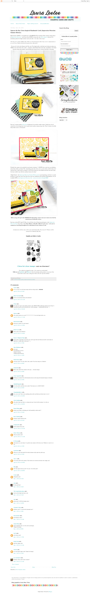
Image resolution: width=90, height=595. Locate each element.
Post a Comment (15, 564)
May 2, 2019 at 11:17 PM (19, 537)
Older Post (54, 567)
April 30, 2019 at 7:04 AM (19, 412)
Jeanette (15, 549)
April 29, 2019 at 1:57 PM (19, 343)
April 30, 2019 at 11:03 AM (19, 428)
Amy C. (15, 458)
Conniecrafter (17, 424)
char (15, 499)
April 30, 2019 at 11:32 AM (19, 436)
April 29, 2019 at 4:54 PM (19, 371)
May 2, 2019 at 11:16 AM (19, 519)
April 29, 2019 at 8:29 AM (19, 291)
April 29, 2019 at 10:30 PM (19, 396)
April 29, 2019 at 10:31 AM (19, 299)
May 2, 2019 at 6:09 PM (18, 529)
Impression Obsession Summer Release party (29, 175)
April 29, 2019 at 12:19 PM (19, 325)
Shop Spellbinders (44, 23)
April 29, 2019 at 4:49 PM (19, 363)
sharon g (15, 313)
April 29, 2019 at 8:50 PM (19, 387)
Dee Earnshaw (17, 515)
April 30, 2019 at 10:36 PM (19, 462)
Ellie (15, 467)
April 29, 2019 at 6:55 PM (19, 379)
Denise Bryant (17, 359)
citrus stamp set (44, 37)
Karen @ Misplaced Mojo (19, 338)
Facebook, (21, 272)
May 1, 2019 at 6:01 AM (18, 478)
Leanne (15, 475)
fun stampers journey (20, 279)
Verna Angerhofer (17, 376)
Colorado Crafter (17, 507)
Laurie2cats (16, 450)
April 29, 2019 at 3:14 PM (19, 355)
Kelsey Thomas (17, 433)
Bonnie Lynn (16, 329)
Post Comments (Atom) (20, 569)
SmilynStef (16, 368)
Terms (69, 54)
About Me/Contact (20, 23)
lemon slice (24, 124)
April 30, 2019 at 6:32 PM (19, 446)
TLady (15, 304)
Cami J (15, 287)
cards (15, 279)
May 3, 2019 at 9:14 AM (18, 553)
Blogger (50, 591)
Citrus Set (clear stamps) (26, 266)
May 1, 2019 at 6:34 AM (18, 486)
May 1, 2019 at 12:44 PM (19, 503)
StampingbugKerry (18, 392)
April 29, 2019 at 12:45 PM (19, 333)
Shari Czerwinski (17, 295)
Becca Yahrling (17, 416)
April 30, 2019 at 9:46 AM (19, 420)
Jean (15, 483)
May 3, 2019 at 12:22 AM (19, 545)
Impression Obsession (16, 37)
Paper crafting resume (32, 23)
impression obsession (28, 279)
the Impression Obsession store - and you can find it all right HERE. (33, 178)
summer (33, 279)
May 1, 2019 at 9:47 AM (18, 495)
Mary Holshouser (17, 347)
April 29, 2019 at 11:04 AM (19, 309)
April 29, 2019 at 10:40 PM (19, 404)
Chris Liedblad (17, 400)
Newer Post (13, 567)
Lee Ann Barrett (17, 557)
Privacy (72, 54)
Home (12, 23)
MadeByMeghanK (17, 384)
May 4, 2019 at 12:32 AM (19, 561)
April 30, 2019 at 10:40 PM (19, 470)
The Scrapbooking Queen (19, 491)
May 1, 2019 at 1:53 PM (18, 511)
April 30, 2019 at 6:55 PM (19, 454)
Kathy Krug (16, 541)
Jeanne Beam (16, 523)
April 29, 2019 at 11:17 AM (19, 317)
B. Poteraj (16, 441)
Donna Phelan (17, 408)
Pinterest (29, 272)
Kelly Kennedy (17, 321)
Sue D (15, 533)
